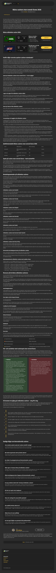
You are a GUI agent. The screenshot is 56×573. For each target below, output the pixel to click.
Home (24, 542)
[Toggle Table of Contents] (52, 10)
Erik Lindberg (19, 530)
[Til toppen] (51, 568)
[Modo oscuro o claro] (18, 4)
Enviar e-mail (39, 529)
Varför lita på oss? (7, 14)
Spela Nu (46, 37)
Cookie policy (5, 562)
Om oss (5, 559)
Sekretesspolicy (6, 560)
